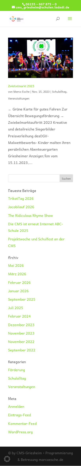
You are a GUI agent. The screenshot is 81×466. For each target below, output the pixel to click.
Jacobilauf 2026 (21, 207)
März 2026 (17, 274)
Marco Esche (21, 91)
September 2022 (21, 350)
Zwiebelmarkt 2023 (21, 86)
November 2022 (21, 341)
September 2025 (21, 299)
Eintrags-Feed (19, 415)
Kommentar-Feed (22, 423)
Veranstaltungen (18, 98)
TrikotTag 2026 (21, 198)
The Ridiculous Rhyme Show (30, 215)
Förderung (16, 370)
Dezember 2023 (21, 325)
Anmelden (16, 406)
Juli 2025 (15, 307)
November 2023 (21, 333)
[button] (7, 459)
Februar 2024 (19, 316)
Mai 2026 (16, 265)
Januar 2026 (18, 291)
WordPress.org (20, 432)
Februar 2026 (19, 282)
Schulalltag (59, 91)
